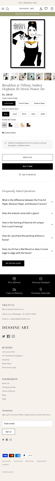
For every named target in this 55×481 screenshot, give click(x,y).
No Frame (4, 125)
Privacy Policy (6, 461)
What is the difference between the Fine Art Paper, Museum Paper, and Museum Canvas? (24, 202)
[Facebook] (8, 336)
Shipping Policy (41, 461)
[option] (27, 43)
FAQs (4, 399)
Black (10, 125)
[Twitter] (3, 336)
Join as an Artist (8, 352)
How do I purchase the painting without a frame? (23, 237)
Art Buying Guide (8, 387)
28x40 (42, 113)
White (16, 125)
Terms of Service (8, 391)
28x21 (33, 113)
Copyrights (5, 465)
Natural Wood (22, 125)
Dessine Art (9, 472)
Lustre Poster (8, 103)
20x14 (24, 113)
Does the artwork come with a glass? (20, 213)
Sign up (8, 431)
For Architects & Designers (12, 355)
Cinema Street (10, 132)
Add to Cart (27, 157)
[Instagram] (13, 336)
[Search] (9, 9)
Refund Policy (30, 461)
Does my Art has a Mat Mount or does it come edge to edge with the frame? (25, 251)
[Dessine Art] (26, 9)
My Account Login (9, 367)
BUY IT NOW (27, 166)
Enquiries (5, 359)
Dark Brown (28, 125)
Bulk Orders (6, 363)
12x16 (14, 113)
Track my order (18, 461)
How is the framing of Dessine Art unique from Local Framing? (23, 224)
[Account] (40, 9)
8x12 (6, 113)
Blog (4, 395)
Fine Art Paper (23, 103)
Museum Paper (39, 103)
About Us (5, 383)
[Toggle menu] (3, 9)
